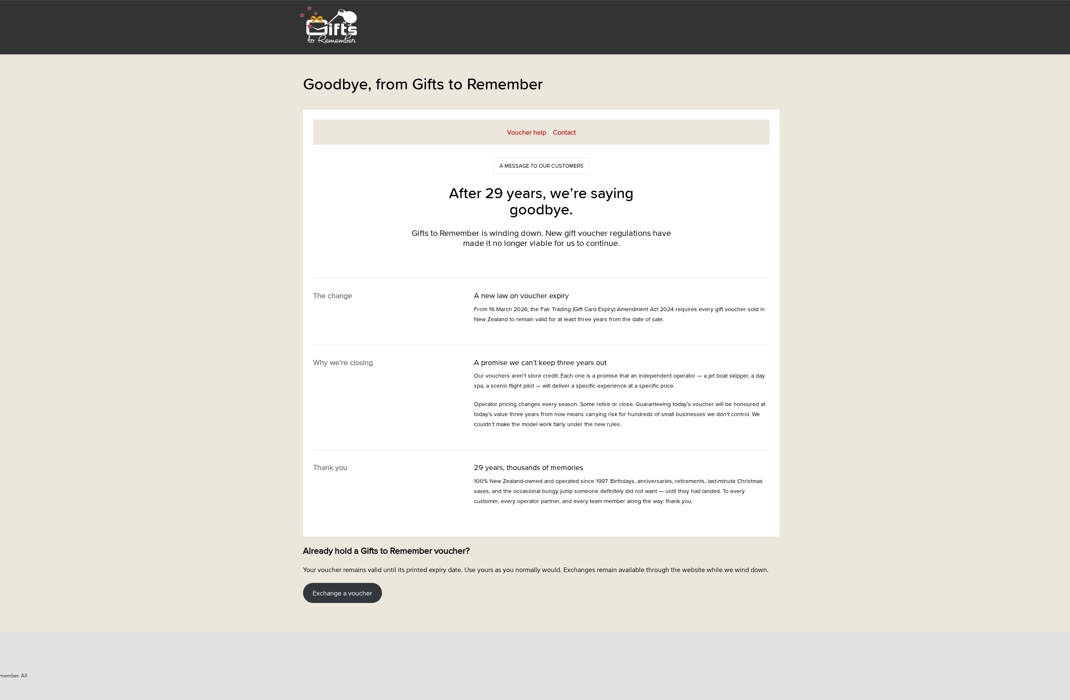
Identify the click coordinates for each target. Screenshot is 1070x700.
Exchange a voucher (342, 593)
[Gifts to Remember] (329, 24)
